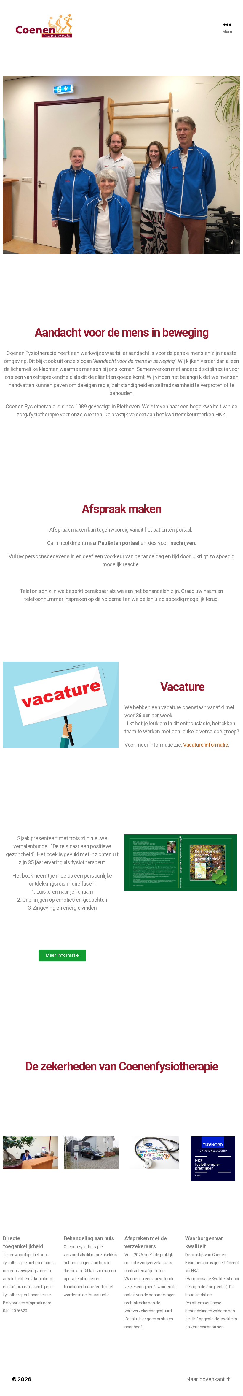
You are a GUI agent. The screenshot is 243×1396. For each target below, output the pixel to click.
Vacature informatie (205, 745)
